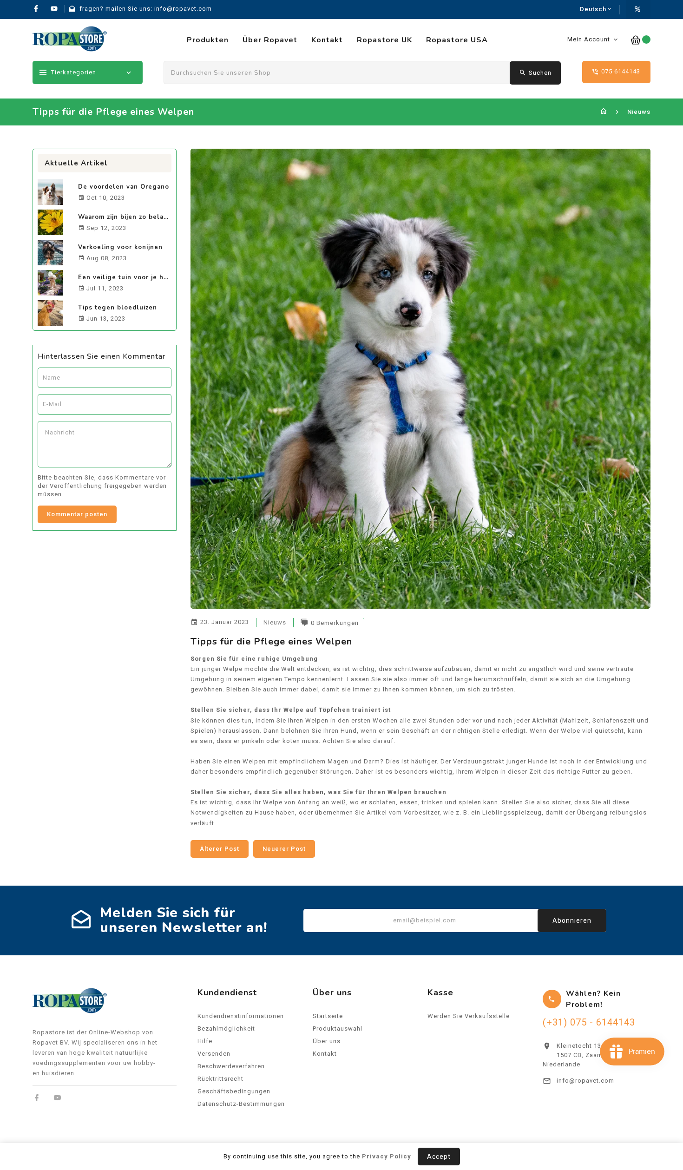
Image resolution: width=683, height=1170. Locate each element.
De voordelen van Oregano (123, 187)
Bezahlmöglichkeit (226, 1028)
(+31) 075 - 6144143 (589, 1022)
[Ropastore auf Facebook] (37, 1098)
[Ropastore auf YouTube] (57, 1098)
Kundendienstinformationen (240, 1015)
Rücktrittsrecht (220, 1078)
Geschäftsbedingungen (233, 1091)
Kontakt (325, 1053)
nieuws (274, 622)
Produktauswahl (337, 1028)
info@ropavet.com (585, 1080)
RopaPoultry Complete (592, 1114)
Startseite (328, 1015)
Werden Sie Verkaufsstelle (468, 1015)
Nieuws (638, 111)
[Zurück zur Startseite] (604, 111)
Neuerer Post (284, 848)
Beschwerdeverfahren (231, 1066)
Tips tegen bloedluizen (117, 307)
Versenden (213, 1053)
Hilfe (204, 1041)
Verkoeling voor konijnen (120, 247)
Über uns (327, 1041)
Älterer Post (219, 848)
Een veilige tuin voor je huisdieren (136, 277)
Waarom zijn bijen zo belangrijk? (132, 217)
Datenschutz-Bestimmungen (241, 1103)
